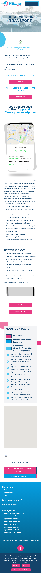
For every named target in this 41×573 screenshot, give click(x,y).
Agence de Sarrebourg (12, 532)
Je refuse (26, 565)
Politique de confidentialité (21, 570)
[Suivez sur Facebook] (20, 548)
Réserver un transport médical (20, 470)
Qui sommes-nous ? (12, 500)
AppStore (20, 304)
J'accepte (16, 565)
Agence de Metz (10, 524)
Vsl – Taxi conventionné (13, 490)
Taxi (5, 495)
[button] (21, 423)
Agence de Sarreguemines (14, 513)
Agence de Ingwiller (11, 527)
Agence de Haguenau (12, 530)
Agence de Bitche (10, 516)
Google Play (20, 311)
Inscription (20, 97)
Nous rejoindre (9, 505)
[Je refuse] (38, 563)
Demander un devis (20, 476)
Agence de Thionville (12, 521)
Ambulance (8, 493)
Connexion (20, 81)
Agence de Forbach (11, 519)
